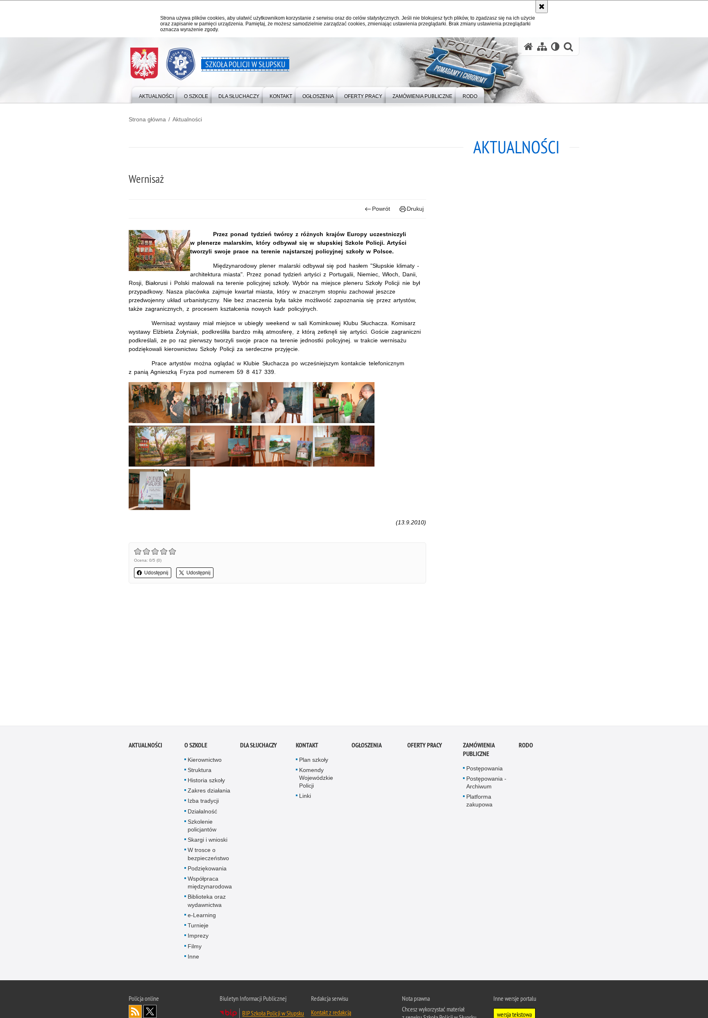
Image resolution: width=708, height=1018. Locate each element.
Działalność (202, 812)
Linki (305, 797)
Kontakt (307, 746)
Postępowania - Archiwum (486, 784)
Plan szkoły (313, 761)
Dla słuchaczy (258, 746)
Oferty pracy (424, 746)
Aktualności (187, 119)
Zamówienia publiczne (479, 750)
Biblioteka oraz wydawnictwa (207, 902)
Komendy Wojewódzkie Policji (316, 779)
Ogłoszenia (367, 746)
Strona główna (147, 119)
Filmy (195, 947)
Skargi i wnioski (207, 841)
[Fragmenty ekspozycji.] (159, 464)
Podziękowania (207, 869)
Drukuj (415, 208)
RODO (526, 746)
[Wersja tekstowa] (555, 46)
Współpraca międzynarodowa (210, 884)
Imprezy (198, 937)
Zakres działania (209, 791)
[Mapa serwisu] (542, 46)
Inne (193, 957)
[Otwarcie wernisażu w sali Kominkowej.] (159, 421)
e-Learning (202, 916)
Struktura (199, 771)
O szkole (195, 746)
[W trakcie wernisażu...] (221, 421)
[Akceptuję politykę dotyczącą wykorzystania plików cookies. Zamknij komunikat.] (542, 6)
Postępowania (484, 769)
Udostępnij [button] (156, 573)
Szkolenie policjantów (202, 827)
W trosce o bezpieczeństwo (208, 855)
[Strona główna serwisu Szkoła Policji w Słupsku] (528, 46)
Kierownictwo (205, 761)
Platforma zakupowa (479, 802)
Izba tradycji (203, 802)
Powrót (381, 208)
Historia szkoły (206, 781)
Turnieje (198, 926)
